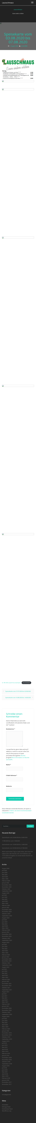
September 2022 (7, 965)
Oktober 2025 (6, 889)
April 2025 (5, 901)
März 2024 (5, 928)
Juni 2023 (4, 946)
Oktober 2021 (6, 988)
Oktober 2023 (6, 938)
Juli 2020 (4, 1018)
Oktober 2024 (6, 914)
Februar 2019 (6, 1053)
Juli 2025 (4, 895)
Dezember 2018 (7, 1057)
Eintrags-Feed (6, 1107)
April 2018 (5, 1074)
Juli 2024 (4, 920)
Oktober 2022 (6, 963)
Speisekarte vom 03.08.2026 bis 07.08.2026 (14, 848)
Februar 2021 (6, 1004)
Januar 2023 (5, 957)
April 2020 (5, 1025)
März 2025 (5, 903)
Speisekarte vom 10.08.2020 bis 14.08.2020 (18, 697)
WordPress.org (6, 1111)
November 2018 (7, 1060)
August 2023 (5, 942)
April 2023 (5, 950)
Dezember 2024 (7, 909)
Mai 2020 (4, 1022)
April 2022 (5, 975)
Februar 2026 (6, 881)
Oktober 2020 (6, 1012)
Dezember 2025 (7, 885)
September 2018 (7, 1064)
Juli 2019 (4, 1043)
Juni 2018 (4, 1070)
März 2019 (5, 1051)
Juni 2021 (4, 996)
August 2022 (5, 967)
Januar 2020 (5, 1031)
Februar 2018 (6, 1078)
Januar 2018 (5, 1080)
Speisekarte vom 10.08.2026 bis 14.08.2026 (14, 844)
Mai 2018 (4, 1072)
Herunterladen (26, 682)
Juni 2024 (4, 922)
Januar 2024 (5, 932)
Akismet (22, 755)
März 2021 (5, 1002)
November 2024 (7, 911)
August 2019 (5, 1041)
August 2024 (5, 918)
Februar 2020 (6, 1029)
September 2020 (7, 1014)
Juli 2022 (4, 969)
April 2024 (5, 926)
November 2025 (7, 887)
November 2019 (7, 1035)
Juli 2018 (4, 1068)
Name (8, 765)
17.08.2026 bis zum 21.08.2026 (11, 841)
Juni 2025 (4, 897)
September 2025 (7, 891)
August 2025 (5, 893)
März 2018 (5, 1076)
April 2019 (5, 1049)
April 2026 (5, 877)
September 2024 (7, 916)
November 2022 (7, 961)
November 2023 (7, 936)
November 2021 (7, 985)
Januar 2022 (5, 981)
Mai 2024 (4, 924)
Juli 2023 (4, 944)
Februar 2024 (6, 930)
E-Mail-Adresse (11, 775)
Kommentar (10, 729)
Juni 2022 (4, 971)
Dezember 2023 (7, 934)
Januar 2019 (5, 1055)
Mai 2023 (4, 949)
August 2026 (5, 868)
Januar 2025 (5, 907)
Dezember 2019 (7, 1033)
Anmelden (5, 1105)
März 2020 (5, 1027)
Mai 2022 (4, 973)
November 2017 (7, 1084)
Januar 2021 (5, 1006)
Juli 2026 (4, 870)
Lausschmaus (8, 2)
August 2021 (5, 992)
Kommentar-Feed (7, 1109)
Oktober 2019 (6, 1037)
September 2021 (7, 990)
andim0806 (24, 46)
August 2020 (5, 1016)
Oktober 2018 (6, 1062)
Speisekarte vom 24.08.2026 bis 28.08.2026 (14, 837)
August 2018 (5, 1066)
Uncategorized (6, 1094)
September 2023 (7, 940)
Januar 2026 (5, 883)
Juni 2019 (4, 1045)
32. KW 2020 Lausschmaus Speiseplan (11, 682)
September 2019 (7, 1039)
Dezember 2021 (7, 983)
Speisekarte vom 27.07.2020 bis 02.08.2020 (18, 691)
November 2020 (7, 1010)
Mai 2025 (4, 899)
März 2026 (5, 879)
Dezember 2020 (7, 1008)
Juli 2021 (4, 994)
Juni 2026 (4, 872)
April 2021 (5, 1000)
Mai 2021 (4, 998)
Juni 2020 (4, 1020)
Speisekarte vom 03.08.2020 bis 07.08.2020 (18, 38)
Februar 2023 (6, 955)
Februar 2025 (6, 905)
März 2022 (5, 977)
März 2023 (5, 953)
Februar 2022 (6, 979)
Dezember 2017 (7, 1082)
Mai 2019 (4, 1047)
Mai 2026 (4, 874)
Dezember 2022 (7, 959)
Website (9, 786)
